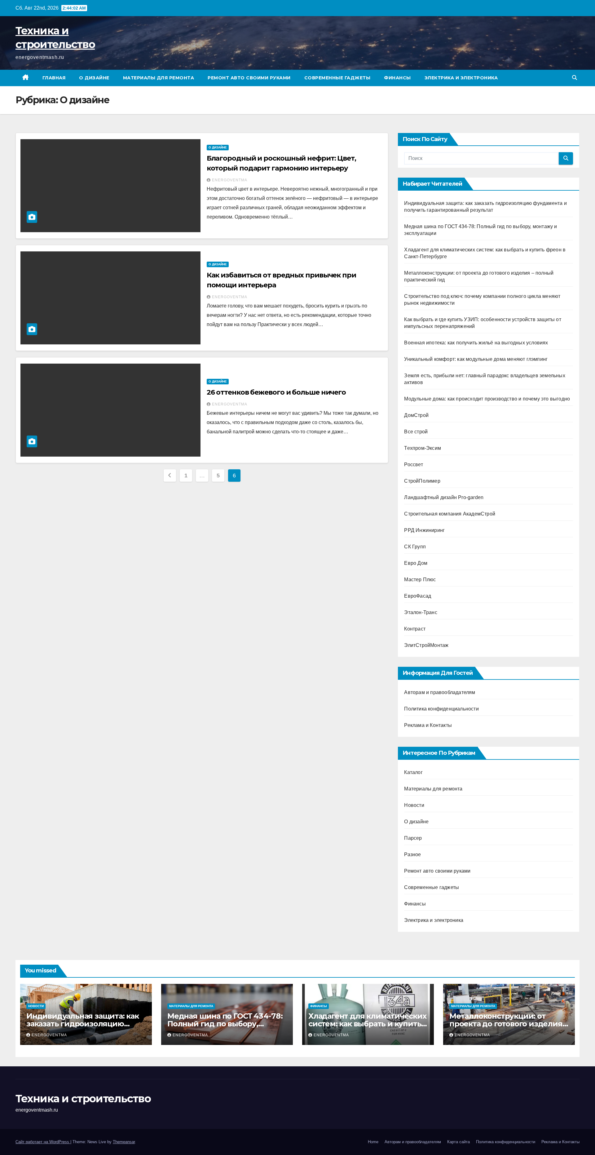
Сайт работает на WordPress (42, 1142)
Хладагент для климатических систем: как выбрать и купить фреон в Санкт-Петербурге (367, 1023)
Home (373, 1142)
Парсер (413, 838)
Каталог (413, 772)
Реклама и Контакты (428, 725)
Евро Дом (415, 563)
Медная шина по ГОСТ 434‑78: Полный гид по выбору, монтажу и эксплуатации (225, 1023)
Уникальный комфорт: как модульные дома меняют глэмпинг (476, 359)
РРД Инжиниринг (424, 530)
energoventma (229, 180)
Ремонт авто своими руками (249, 78)
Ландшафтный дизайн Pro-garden (443, 497)
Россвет (413, 464)
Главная (54, 78)
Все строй (416, 431)
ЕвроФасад (417, 596)
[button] (574, 77)
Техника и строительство (83, 1098)
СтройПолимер (422, 481)
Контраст (414, 628)
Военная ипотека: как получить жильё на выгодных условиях (476, 342)
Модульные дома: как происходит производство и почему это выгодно (487, 398)
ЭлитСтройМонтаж (426, 645)
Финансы (397, 78)
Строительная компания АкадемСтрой (449, 513)
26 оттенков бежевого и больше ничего (276, 392)
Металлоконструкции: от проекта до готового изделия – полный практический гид (508, 1023)
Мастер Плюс (420, 579)
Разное (412, 854)
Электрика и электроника (461, 78)
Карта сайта (458, 1142)
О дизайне (94, 78)
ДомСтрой (416, 415)
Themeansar (124, 1142)
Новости (414, 805)
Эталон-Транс (420, 612)
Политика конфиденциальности (441, 708)
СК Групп (415, 546)
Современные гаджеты (337, 78)
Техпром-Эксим (422, 448)
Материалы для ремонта (158, 78)
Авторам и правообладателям (439, 692)
